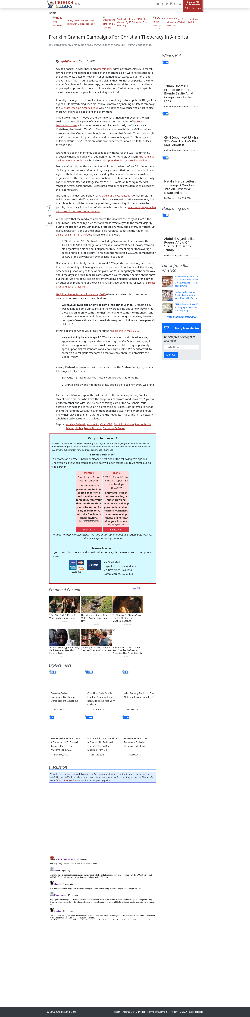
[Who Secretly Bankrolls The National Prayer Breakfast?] (139, 679)
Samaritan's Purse (114, 428)
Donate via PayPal (94, 565)
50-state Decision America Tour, (79, 108)
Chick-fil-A (106, 424)
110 (88, 717)
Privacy (173, 1011)
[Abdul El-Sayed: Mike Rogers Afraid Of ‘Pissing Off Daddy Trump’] (181, 224)
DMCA (183, 1011)
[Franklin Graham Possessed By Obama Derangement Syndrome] (66, 679)
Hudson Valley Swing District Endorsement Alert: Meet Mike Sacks (185, 295)
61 (164, 62)
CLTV (77, 4)
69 (164, 158)
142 (88, 672)
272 (50, 222)
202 (51, 672)
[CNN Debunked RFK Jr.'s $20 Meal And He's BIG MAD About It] (181, 123)
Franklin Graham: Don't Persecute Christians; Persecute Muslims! (137, 742)
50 (124, 672)
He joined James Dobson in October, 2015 (81, 294)
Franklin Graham (124, 424)
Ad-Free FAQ (90, 538)
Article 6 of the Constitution (115, 195)
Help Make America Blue (182, 317)
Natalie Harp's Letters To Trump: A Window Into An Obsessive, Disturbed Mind (180, 187)
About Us (128, 1011)
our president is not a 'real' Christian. (125, 160)
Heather (167, 255)
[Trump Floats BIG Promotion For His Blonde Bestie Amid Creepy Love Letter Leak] (181, 71)
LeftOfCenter (67, 61)
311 (124, 717)
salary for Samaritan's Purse (73, 234)
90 (164, 114)
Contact (140, 1011)
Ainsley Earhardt (76, 424)
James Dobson (93, 428)
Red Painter (169, 198)
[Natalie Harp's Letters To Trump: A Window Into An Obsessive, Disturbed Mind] (181, 167)
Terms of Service (64, 780)
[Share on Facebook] (49, 208)
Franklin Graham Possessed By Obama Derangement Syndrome (64, 697)
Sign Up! (171, 354)
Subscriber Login (193, 8)
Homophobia (143, 424)
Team (117, 1011)
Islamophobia (74, 428)
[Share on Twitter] (49, 215)
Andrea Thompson (172, 106)
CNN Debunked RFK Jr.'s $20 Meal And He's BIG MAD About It (181, 141)
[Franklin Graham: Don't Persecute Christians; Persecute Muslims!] (139, 725)
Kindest (76, 571)
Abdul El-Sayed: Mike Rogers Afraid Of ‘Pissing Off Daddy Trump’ (179, 244)
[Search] (180, 4)
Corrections (196, 1011)
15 (164, 215)
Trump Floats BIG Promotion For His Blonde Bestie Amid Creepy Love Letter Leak (178, 93)
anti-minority (104, 69)
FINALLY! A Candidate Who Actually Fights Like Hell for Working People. (187, 307)
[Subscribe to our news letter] (175, 4)
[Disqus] (102, 887)
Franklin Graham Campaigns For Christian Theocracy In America (118, 37)
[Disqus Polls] (102, 818)
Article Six (93, 424)
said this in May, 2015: (126, 331)
